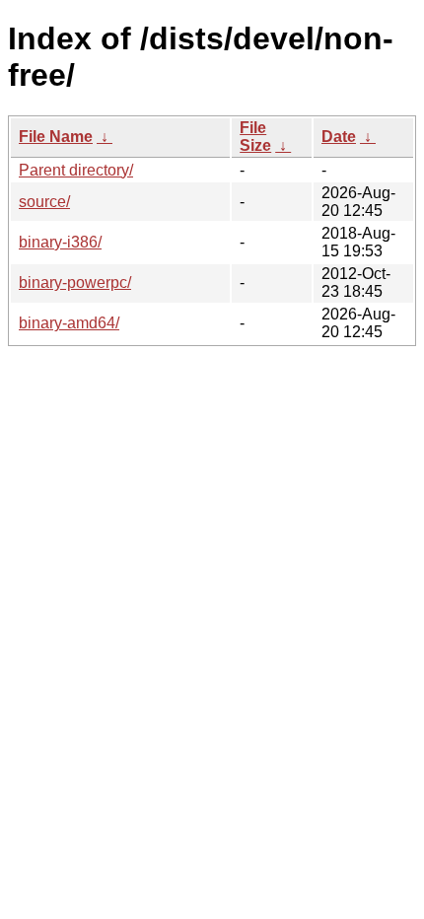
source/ (44, 201)
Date (338, 136)
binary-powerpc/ (75, 282)
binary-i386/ (60, 242)
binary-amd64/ (69, 323)
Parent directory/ (76, 170)
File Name (56, 136)
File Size (255, 136)
